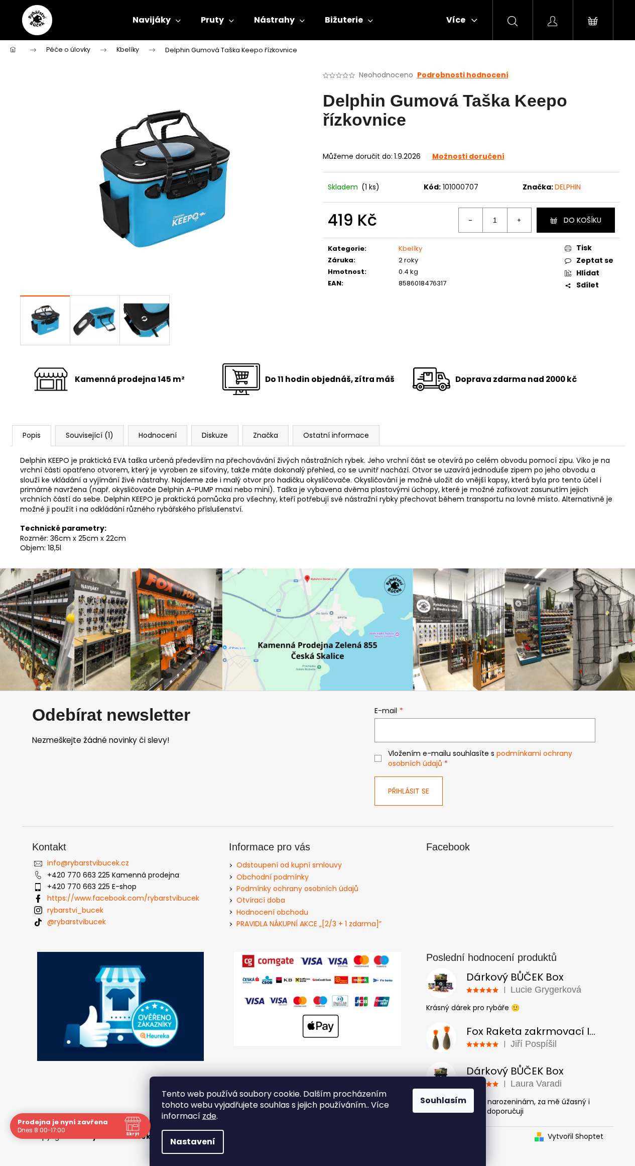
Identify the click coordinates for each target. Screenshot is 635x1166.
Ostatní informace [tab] (336, 435)
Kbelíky (410, 248)
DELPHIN (568, 187)
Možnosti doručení (468, 156)
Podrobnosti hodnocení (463, 75)
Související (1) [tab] (89, 435)
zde (209, 1116)
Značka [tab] (265, 435)
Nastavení (192, 1141)
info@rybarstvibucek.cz (88, 863)
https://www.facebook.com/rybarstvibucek (123, 898)
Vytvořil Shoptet (575, 1136)
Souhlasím (443, 1100)
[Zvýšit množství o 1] (519, 220)
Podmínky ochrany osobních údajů (297, 889)
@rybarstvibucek (76, 922)
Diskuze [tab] (215, 435)
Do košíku (582, 220)
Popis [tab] (32, 435)
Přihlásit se (408, 791)
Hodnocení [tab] (158, 435)
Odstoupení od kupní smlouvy (289, 865)
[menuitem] (156, 20)
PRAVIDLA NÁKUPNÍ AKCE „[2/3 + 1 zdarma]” (309, 924)
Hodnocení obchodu (272, 912)
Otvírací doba (260, 900)
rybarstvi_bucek (75, 910)
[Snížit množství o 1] (471, 220)
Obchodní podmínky (272, 877)
